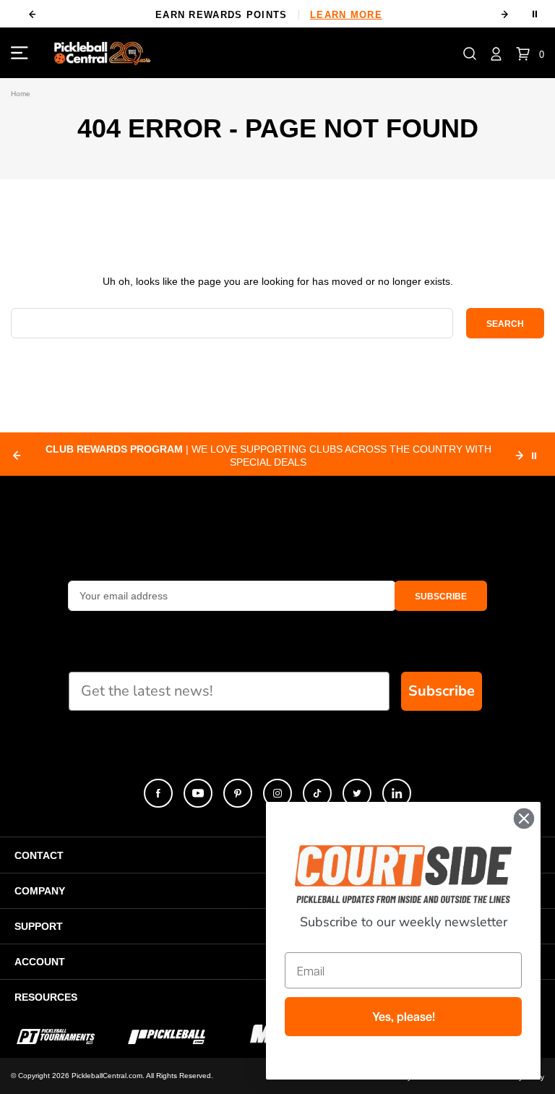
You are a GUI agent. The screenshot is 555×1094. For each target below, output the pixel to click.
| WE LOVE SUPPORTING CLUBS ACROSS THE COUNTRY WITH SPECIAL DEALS (268, 455)
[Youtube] (198, 793)
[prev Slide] (16, 455)
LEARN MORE (110, 14)
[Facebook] (158, 793)
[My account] (496, 53)
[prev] (32, 14)
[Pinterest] (237, 793)
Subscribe (441, 691)
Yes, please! (403, 1017)
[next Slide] (519, 455)
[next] (505, 14)
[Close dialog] (524, 818)
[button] (469, 53)
